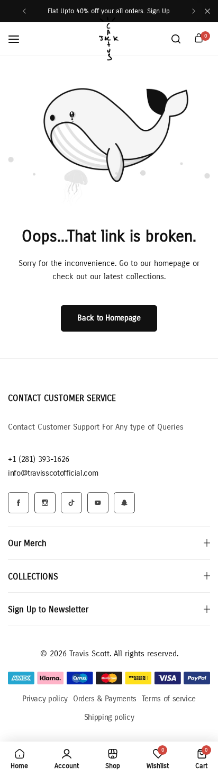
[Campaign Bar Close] (207, 11)
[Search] (175, 39)
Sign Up (158, 11)
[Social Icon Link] (18, 502)
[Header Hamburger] (19, 39)
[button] (24, 11)
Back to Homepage (108, 318)
